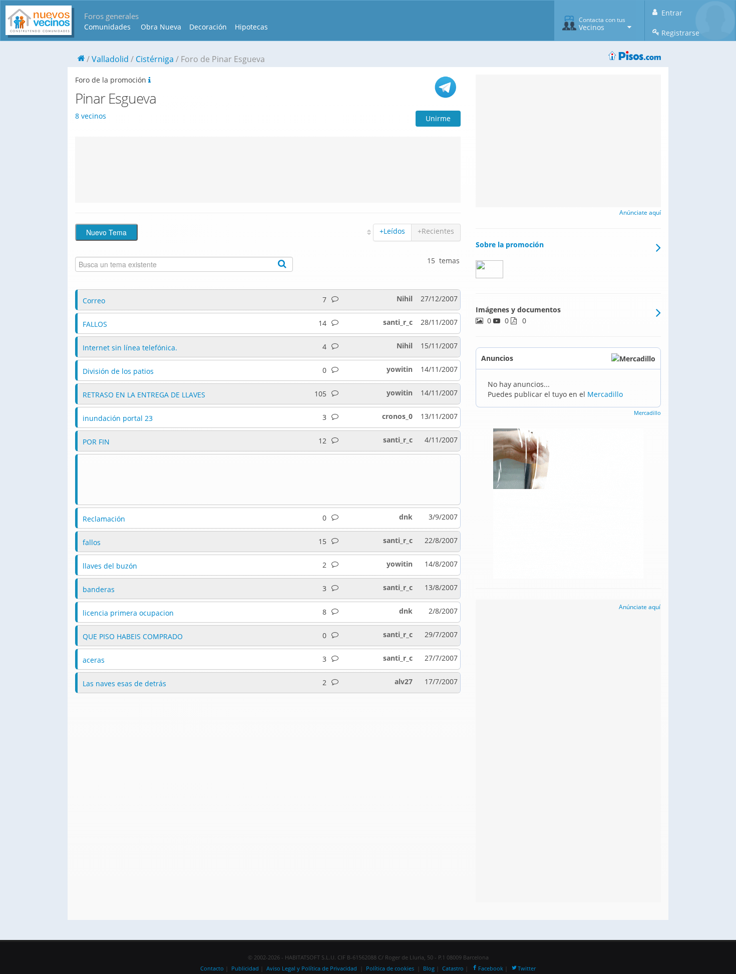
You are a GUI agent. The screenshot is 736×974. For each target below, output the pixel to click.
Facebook (490, 968)
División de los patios (118, 371)
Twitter (527, 968)
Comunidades (107, 27)
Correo (94, 300)
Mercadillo (605, 394)
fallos (92, 542)
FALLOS (95, 324)
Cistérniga (155, 59)
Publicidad (245, 968)
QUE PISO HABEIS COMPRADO (133, 636)
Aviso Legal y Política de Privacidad (311, 968)
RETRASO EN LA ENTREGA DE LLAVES (144, 394)
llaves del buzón (110, 566)
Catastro (453, 968)
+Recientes (436, 231)
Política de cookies (390, 968)
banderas (99, 589)
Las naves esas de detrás (124, 683)
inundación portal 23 (118, 418)
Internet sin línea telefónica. (130, 347)
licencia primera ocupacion (128, 613)
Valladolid (110, 59)
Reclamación (104, 519)
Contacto (212, 968)
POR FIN (96, 441)
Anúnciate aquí (640, 212)
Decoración (208, 27)
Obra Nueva (161, 27)
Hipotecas (251, 27)
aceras (94, 660)
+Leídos (392, 231)
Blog (429, 968)
